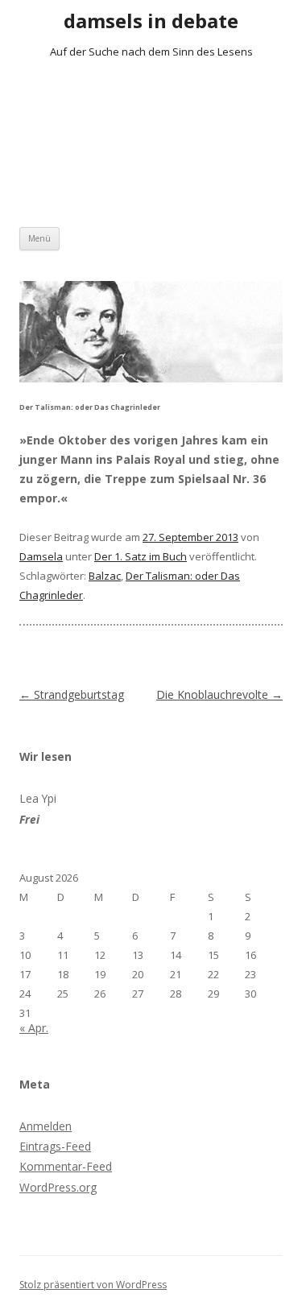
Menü (39, 238)
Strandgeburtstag (71, 694)
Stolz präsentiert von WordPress (93, 1284)
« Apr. (33, 1027)
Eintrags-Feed (55, 1146)
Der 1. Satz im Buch (140, 556)
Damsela (41, 556)
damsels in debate (151, 21)
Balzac (105, 575)
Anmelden (45, 1126)
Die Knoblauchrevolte (219, 694)
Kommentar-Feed (65, 1166)
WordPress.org (58, 1187)
